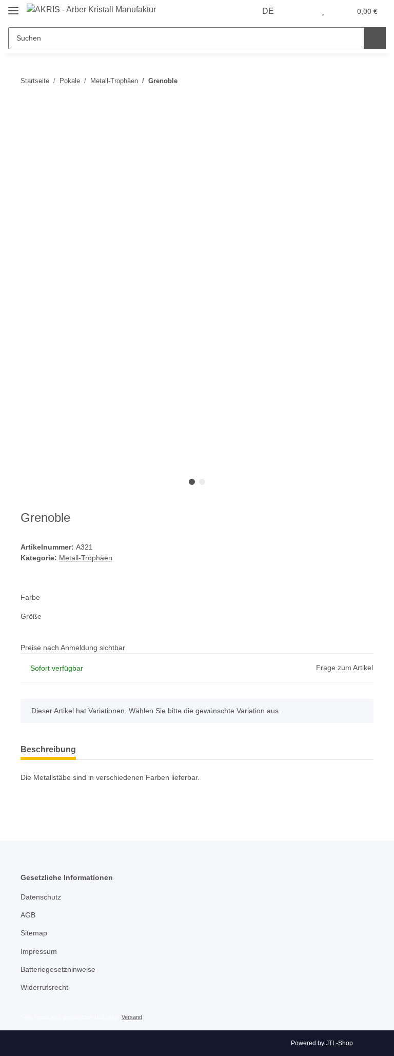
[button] (302, 11)
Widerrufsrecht (44, 987)
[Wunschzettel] (322, 11)
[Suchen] (375, 38)
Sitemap (34, 933)
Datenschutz (41, 897)
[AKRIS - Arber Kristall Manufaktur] (91, 9)
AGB (28, 915)
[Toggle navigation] (13, 6)
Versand (132, 1017)
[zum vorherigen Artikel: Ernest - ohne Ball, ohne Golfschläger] (362, 81)
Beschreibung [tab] (48, 749)
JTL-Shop (339, 1043)
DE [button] (268, 11)
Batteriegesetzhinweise (58, 969)
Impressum (39, 951)
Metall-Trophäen (85, 558)
